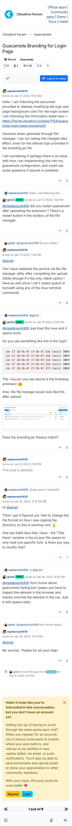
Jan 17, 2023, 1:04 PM (50, 199)
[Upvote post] (60, 180)
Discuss (52, 672)
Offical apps (57, 7)
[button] (6, 820)
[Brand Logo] (9, 14)
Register (13, 794)
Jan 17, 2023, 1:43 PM (27, 254)
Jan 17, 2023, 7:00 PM (27, 464)
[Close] (64, 702)
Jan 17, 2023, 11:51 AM (28, 95)
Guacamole (26, 59)
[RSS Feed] (48, 65)
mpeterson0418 (17, 91)
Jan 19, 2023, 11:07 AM (28, 636)
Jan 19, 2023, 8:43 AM (51, 576)
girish (10, 199)
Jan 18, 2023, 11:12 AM (28, 501)
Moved (11, 59)
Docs (52, 22)
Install (63, 22)
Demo (61, 17)
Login (27, 794)
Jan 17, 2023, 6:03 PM (50, 322)
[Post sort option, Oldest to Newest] (7, 78)
